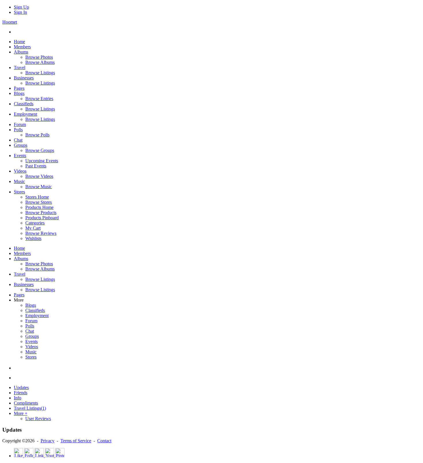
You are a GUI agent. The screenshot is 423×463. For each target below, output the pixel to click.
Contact (104, 440)
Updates (21, 387)
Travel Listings (30, 408)
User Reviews (38, 418)
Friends (20, 392)
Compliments (26, 403)
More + (20, 413)
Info (17, 397)
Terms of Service (75, 440)
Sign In (20, 12)
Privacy (47, 440)
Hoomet (9, 22)
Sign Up (21, 7)
